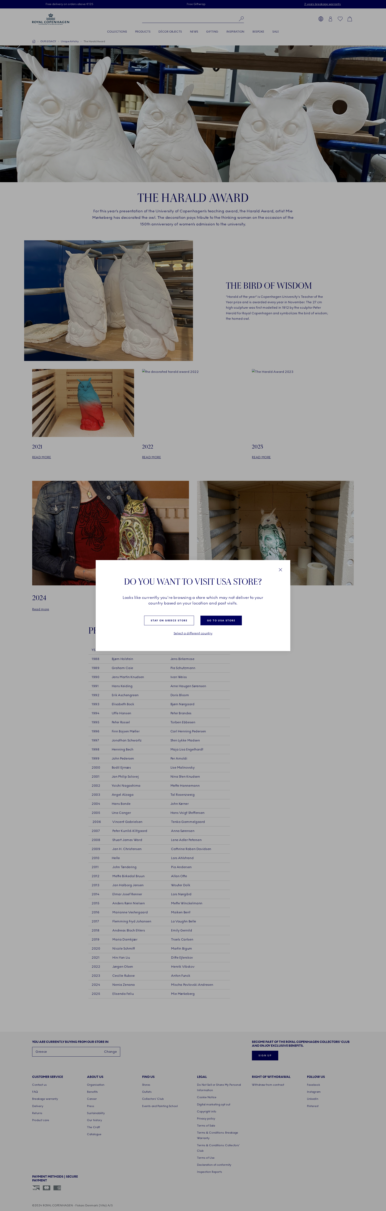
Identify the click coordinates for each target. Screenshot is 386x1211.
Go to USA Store (221, 620)
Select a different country (193, 633)
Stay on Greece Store (169, 620)
